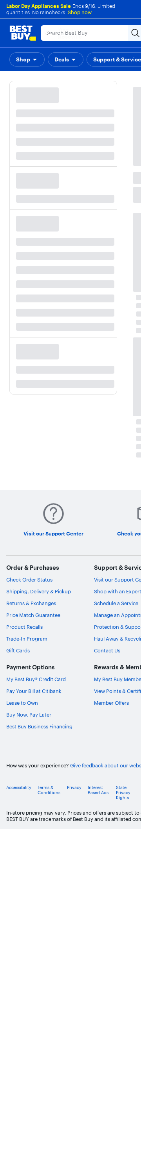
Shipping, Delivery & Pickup (38, 591)
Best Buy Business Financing (39, 726)
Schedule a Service (116, 603)
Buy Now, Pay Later (28, 714)
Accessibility (18, 787)
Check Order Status (29, 579)
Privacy (74, 787)
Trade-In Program (26, 638)
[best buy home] (22, 33)
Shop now (80, 12)
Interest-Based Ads (98, 790)
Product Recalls (24, 627)
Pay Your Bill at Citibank (33, 691)
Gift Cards (18, 650)
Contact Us (107, 650)
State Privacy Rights (123, 792)
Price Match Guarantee (33, 615)
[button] (27, 59)
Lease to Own (22, 703)
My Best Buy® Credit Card (36, 679)
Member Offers (111, 703)
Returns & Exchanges (31, 603)
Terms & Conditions (49, 790)
